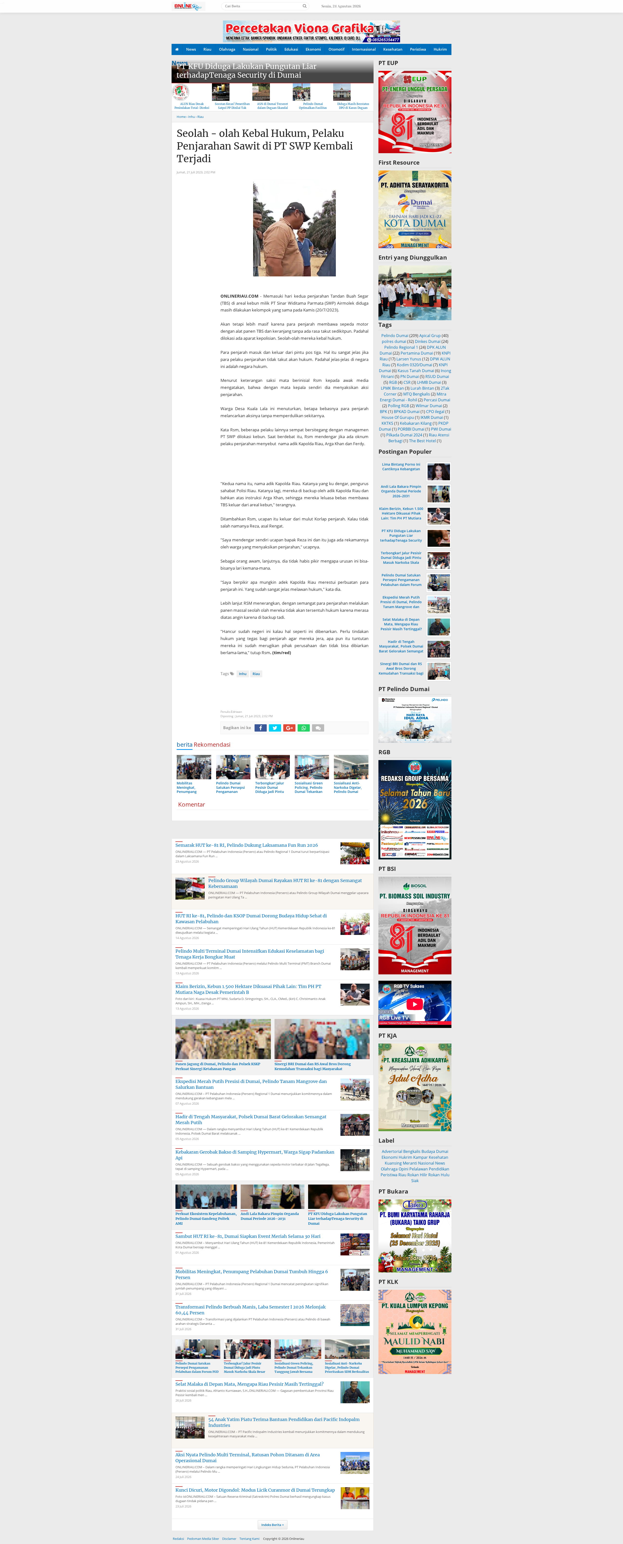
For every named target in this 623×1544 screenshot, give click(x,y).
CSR (407, 382)
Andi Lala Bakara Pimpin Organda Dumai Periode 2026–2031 (270, 1216)
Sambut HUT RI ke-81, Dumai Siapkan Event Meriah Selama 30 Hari (248, 1236)
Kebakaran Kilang (416, 423)
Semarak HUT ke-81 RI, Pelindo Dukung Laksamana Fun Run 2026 (246, 845)
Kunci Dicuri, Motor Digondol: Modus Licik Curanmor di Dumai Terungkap (255, 1490)
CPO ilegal (435, 411)
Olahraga (227, 49)
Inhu (243, 673)
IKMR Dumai (432, 417)
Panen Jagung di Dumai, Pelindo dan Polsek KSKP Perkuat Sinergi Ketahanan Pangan (217, 1066)
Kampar (420, 1157)
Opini (403, 1169)
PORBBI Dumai (411, 429)
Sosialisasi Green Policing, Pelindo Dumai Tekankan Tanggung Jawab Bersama (294, 1368)
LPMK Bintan (392, 388)
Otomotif (336, 49)
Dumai (442, 1151)
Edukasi (291, 49)
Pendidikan (439, 1169)
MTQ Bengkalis (416, 394)
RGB (393, 382)
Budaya (428, 1151)
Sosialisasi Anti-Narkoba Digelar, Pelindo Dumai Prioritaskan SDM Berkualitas (347, 1368)
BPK (383, 411)
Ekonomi (313, 49)
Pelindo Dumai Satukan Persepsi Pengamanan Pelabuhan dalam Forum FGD (197, 1368)
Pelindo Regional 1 (401, 347)
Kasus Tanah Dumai (416, 370)
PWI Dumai (441, 429)
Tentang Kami (249, 1538)
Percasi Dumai (437, 400)
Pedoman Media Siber (203, 1538)
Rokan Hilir (417, 1174)
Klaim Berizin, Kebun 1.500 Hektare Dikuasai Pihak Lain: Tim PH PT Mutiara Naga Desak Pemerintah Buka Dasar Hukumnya (401, 518)
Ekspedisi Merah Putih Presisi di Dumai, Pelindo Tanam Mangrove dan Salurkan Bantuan (401, 604)
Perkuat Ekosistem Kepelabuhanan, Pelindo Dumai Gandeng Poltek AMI (206, 1218)
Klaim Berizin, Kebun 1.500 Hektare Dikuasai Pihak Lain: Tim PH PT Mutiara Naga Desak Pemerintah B (248, 989)
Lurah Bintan (422, 388)
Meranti (410, 1163)
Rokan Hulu (438, 1174)
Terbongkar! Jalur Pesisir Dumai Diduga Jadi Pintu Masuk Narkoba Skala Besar (244, 1368)
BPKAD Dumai (407, 411)
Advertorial (392, 1151)
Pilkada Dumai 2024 (404, 435)
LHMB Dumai (429, 382)
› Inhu (190, 116)
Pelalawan (418, 1169)
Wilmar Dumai (429, 405)
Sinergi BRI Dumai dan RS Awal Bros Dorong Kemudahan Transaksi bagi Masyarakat (313, 1066)
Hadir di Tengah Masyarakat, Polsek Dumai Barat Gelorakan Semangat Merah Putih (401, 648)
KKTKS (387, 423)
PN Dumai (409, 376)
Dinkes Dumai (427, 341)
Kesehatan (393, 49)
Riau (207, 49)
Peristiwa (418, 49)
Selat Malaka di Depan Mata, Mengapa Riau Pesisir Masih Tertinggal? (249, 1384)
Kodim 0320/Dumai (414, 364)
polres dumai (394, 341)
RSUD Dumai (437, 376)
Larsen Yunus (408, 359)
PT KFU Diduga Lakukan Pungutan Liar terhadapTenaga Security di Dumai (246, 71)
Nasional (250, 49)
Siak (415, 1180)
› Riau (200, 116)
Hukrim (440, 49)
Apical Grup (430, 335)
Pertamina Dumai (417, 353)
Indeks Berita (271, 1525)
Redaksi (178, 1538)
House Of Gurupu (398, 417)
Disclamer (229, 1538)
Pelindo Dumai (394, 335)
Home (181, 116)
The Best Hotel (422, 440)
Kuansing (393, 1163)
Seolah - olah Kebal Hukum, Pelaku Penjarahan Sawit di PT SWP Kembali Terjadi (265, 146)
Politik (271, 49)
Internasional (364, 49)
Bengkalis (412, 1151)
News (191, 49)
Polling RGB (398, 405)
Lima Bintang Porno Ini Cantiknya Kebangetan (401, 466)
